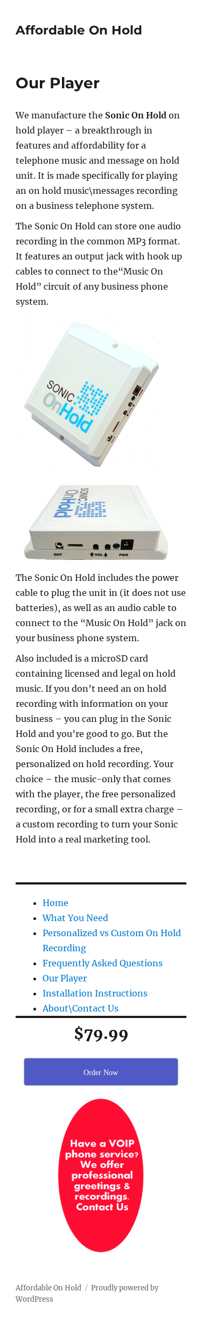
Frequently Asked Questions (103, 963)
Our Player (65, 978)
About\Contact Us (81, 1008)
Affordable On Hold (79, 30)
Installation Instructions (95, 993)
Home (55, 902)
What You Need (75, 917)
